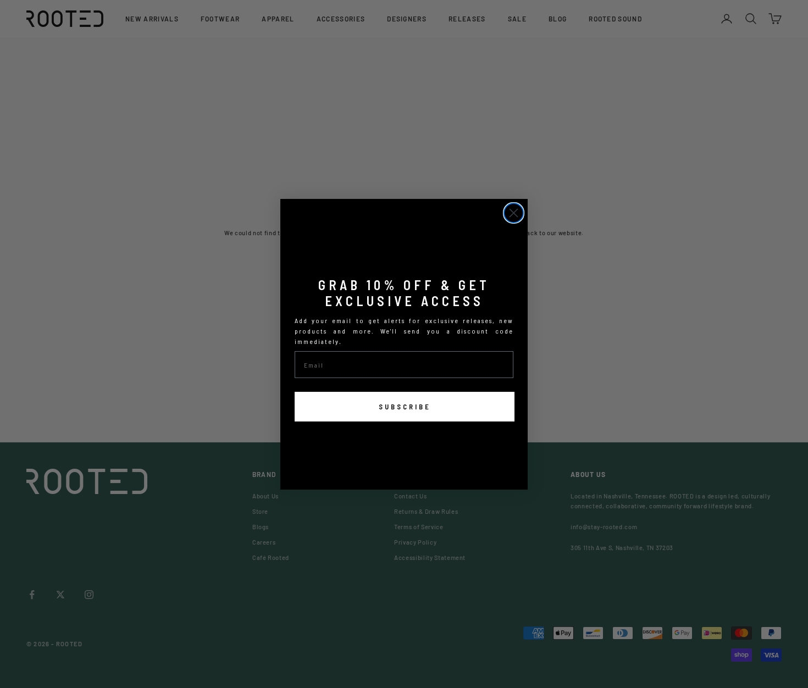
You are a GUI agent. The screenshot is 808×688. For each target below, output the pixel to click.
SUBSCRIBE (405, 406)
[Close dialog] (513, 213)
